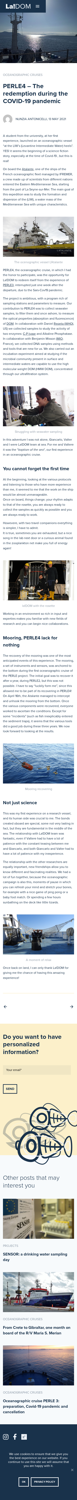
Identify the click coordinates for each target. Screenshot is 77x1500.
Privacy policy (44, 1481)
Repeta (59, 324)
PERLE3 (8, 285)
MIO (60, 339)
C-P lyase (29, 334)
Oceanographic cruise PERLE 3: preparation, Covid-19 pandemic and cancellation (35, 1406)
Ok (24, 1481)
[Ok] (72, 1470)
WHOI (69, 324)
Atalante (28, 169)
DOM (10, 324)
